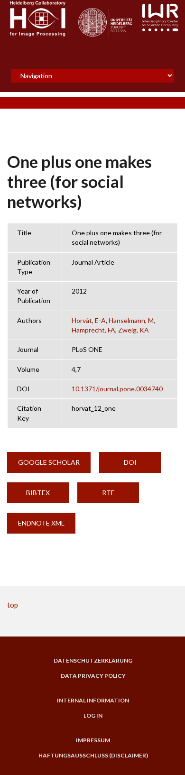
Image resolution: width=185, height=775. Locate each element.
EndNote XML (41, 523)
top (12, 604)
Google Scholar (49, 462)
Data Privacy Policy (93, 676)
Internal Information (93, 700)
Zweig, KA (133, 330)
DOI (130, 462)
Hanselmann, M (131, 320)
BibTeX (38, 493)
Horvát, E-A (89, 320)
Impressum (93, 740)
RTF (108, 493)
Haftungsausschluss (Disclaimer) (93, 755)
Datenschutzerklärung (93, 661)
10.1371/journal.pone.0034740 (117, 389)
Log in (92, 716)
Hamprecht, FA (93, 330)
